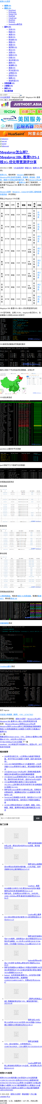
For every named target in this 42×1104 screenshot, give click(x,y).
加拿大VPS (13, 55)
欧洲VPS (12, 37)
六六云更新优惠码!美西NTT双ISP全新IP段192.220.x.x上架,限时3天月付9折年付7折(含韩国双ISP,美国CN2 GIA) (23, 784)
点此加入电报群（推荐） (9, 714)
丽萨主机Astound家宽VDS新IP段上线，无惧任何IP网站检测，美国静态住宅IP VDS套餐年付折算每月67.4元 (22, 792)
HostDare (12, 20)
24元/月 (38, 214)
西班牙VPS (13, 75)
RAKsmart (12, 12)
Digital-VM (13, 14)
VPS (26, 1080)
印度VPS (12, 57)
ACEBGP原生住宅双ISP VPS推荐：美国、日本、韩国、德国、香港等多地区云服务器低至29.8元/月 (22, 807)
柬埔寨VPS (13, 65)
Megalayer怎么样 (35, 180)
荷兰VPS (12, 50)
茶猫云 (34, 1085)
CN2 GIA (10, 1080)
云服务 (31, 1083)
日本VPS (12, 29)
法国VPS (12, 52)
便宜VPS (28, 168)
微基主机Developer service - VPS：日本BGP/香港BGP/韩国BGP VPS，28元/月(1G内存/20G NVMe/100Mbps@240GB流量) (21, 739)
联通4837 (37, 729)
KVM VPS (9, 1083)
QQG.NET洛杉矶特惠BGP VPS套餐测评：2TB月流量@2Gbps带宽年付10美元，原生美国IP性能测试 (22, 766)
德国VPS (12, 42)
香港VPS (36, 168)
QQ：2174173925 (26, 714)
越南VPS (12, 63)
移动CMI (13, 598)
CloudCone (12, 18)
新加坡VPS (13, 40)
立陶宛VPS (13, 73)
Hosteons (12, 22)
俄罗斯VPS (13, 47)
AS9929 (8, 1090)
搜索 (1, 814)
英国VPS (12, 45)
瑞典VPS (12, 78)
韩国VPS (12, 32)
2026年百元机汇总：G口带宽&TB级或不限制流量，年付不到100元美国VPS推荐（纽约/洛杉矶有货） (23, 758)
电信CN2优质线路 (24, 596)
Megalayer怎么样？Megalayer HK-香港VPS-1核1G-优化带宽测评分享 (19, 157)
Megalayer (20, 175)
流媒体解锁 (4, 623)
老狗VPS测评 (5, 1)
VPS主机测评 (5, 97)
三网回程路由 (5, 596)
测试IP (25, 1078)
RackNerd (12, 10)
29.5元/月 (38, 262)
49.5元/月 (38, 238)
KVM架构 (14, 1088)
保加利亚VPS (14, 81)
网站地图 (25, 1094)
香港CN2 (12, 1085)
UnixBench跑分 (5, 666)
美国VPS (12, 34)
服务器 (16, 1078)
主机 (19, 1080)
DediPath (12, 16)
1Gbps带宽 (21, 1083)
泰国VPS (12, 68)
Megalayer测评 (5, 726)
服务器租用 (24, 1085)
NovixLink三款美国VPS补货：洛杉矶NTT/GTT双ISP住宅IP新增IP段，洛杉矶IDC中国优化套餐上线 (22, 799)
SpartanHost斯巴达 (15, 24)
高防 (23, 1088)
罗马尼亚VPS (14, 70)
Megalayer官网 (5, 192)
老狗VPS (3, 175)
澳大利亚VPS (14, 60)
